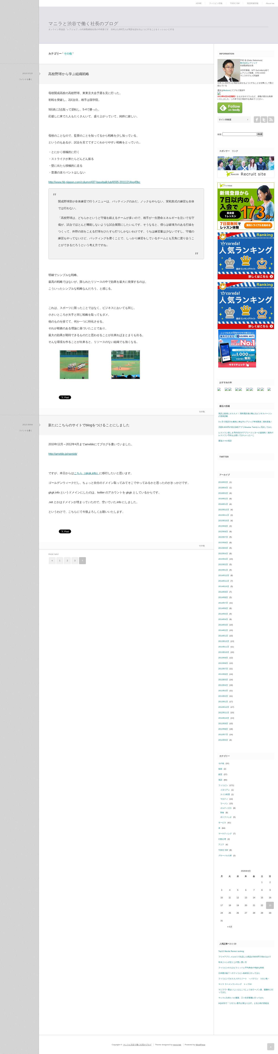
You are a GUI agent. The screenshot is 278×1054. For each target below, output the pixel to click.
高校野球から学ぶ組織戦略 (68, 74)
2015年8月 (223, 531)
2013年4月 (223, 685)
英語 (220, 780)
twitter (264, 119)
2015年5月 (223, 548)
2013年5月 (223, 680)
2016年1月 (223, 504)
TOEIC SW (234, 3)
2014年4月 (223, 619)
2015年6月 (223, 542)
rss (271, 119)
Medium (226, 90)
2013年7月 (223, 669)
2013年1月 (223, 702)
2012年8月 (223, 729)
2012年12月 (223, 707)
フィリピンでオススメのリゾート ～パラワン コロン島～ (243, 979)
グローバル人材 (225, 855)
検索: (219, 134)
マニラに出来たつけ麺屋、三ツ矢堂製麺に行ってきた (241, 998)
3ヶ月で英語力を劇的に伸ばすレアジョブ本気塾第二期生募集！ (245, 422)
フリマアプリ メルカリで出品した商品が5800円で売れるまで (244, 957)
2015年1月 (223, 570)
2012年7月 (223, 734)
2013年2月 (223, 696)
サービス (222, 823)
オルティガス (226, 808)
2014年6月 (223, 608)
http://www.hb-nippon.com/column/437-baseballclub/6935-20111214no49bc (94, 182)
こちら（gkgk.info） (86, 473)
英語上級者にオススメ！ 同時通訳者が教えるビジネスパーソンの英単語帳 (245, 414)
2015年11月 (223, 515)
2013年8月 (223, 663)
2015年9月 (223, 526)
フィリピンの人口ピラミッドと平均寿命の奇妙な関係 (241, 968)
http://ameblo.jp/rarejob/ (62, 453)
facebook (257, 119)
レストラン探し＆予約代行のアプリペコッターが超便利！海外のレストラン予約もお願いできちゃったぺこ (245, 434)
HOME (199, 3)
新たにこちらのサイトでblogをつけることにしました (89, 425)
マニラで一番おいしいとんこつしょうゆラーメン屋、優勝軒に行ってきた (245, 991)
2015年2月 (223, 564)
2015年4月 (223, 553)
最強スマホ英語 (225, 441)
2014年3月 (223, 625)
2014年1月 (223, 636)
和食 (222, 813)
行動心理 (222, 839)
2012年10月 (223, 718)
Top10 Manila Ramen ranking (231, 951)
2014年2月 (223, 630)
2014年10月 (223, 586)
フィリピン (223, 785)
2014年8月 (223, 597)
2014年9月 (223, 592)
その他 (202, 412)
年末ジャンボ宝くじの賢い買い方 (232, 962)
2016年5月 (223, 482)
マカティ (224, 799)
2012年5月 (223, 740)
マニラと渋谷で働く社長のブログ (83, 23)
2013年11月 (223, 647)
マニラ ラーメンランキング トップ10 (235, 984)
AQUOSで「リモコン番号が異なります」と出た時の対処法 (243, 1003)
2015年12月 (223, 510)
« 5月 (229, 927)
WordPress (200, 1045)
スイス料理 (225, 794)
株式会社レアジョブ (248, 63)
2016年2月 (223, 499)
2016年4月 (223, 488)
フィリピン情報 (215, 3)
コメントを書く (25, 79)
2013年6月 (223, 674)
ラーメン (224, 803)
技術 (220, 769)
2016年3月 (223, 493)
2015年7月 (223, 537)
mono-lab (177, 1045)
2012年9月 (223, 723)
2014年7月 (223, 603)
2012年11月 (223, 712)
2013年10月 (223, 652)
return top (270, 1046)
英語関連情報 (252, 3)
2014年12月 (223, 575)
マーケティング (225, 834)
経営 (220, 774)
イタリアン (225, 790)
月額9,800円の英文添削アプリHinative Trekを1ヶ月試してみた (245, 427)
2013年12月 (223, 641)
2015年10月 (223, 521)
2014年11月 (223, 581)
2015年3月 (223, 559)
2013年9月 (223, 658)
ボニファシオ (226, 817)
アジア (221, 845)
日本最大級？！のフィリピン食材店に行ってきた (239, 973)
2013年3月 (223, 691)
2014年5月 (223, 614)
